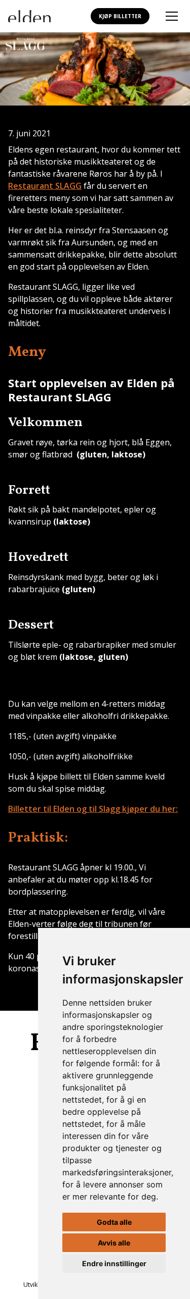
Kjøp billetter (120, 16)
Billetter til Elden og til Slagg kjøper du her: (93, 808)
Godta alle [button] (114, 1222)
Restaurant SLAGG (45, 185)
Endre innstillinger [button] (114, 1263)
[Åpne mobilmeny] (172, 16)
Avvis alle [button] (114, 1242)
